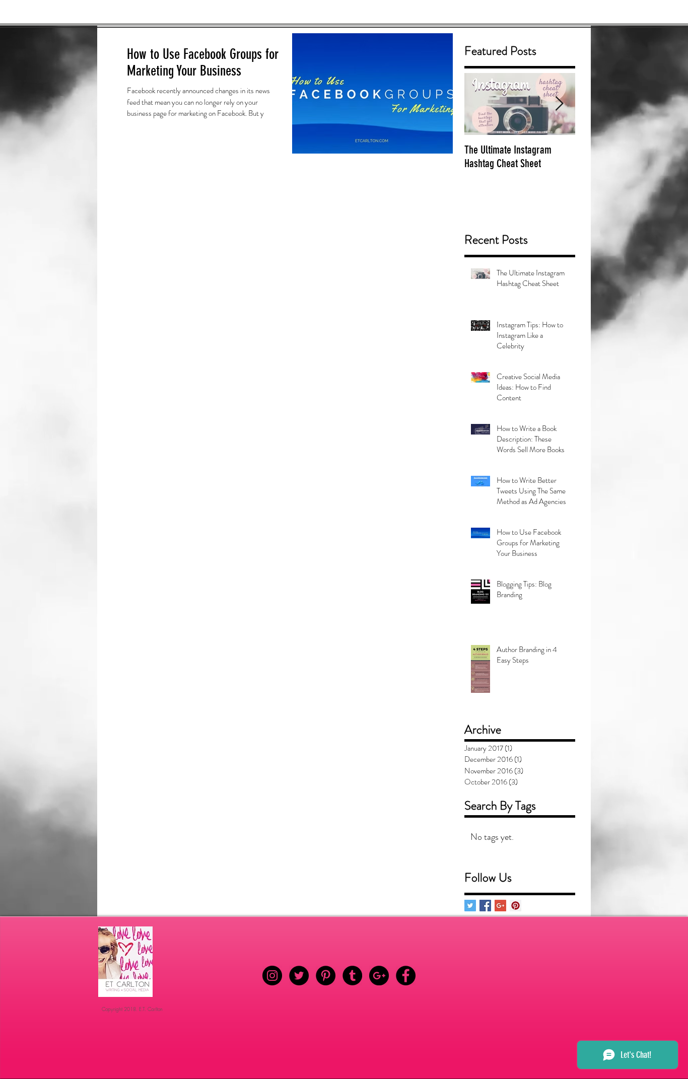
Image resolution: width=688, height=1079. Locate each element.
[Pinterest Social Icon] (515, 905)
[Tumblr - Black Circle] (352, 975)
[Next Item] (559, 104)
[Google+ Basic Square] (500, 905)
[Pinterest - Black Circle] (325, 975)
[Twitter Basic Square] (470, 905)
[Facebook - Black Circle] (406, 975)
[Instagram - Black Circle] (272, 975)
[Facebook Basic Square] (485, 905)
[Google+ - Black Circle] (379, 975)
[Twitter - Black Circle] (299, 975)
